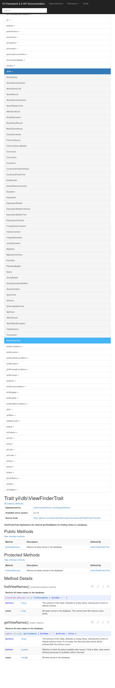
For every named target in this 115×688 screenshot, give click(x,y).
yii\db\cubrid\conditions (16, 357)
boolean (24, 649)
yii (7, 19)
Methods (19, 503)
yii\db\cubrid (12, 352)
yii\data (9, 65)
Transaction (11, 334)
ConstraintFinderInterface (17, 168)
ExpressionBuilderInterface (18, 208)
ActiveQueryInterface (15, 82)
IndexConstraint (13, 231)
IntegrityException (14, 237)
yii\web (9, 483)
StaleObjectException (15, 323)
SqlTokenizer (12, 317)
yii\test (9, 472)
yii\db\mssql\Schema (42, 507)
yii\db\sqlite (11, 398)
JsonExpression (13, 243)
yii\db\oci (10, 380)
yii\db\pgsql (11, 392)
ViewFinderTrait (13, 340)
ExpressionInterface (15, 220)
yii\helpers (11, 432)
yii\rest (9, 466)
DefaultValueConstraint (16, 186)
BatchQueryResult (14, 128)
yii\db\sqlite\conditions (16, 403)
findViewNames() (13, 570)
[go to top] (108, 586)
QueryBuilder (12, 277)
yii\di (8, 409)
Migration (10, 248)
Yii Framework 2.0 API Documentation (23, 3)
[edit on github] (98, 586)
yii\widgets (11, 489)
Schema (10, 300)
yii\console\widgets (15, 60)
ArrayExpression (13, 117)
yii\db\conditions (13, 346)
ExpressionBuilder (14, 203)
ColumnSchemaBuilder (16, 145)
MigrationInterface (14, 254)
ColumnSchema (13, 140)
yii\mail (9, 449)
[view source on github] (92, 586)
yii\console (11, 48)
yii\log (9, 443)
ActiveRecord (12, 94)
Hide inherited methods (14, 536)
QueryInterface (13, 289)
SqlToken (10, 311)
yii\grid (9, 426)
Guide (85, 3)
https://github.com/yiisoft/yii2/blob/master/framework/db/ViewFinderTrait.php (67, 517)
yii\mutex (10, 455)
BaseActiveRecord (14, 123)
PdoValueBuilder (13, 266)
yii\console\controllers (16, 54)
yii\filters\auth (12, 420)
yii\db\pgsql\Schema (62, 507)
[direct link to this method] (103, 586)
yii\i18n (9, 438)
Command (11, 151)
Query (9, 271)
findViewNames (41, 598)
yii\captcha (11, 42)
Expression (11, 197)
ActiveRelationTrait (14, 105)
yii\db (9, 71)
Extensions (72, 3)
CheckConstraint (13, 134)
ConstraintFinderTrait (15, 174)
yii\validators (12, 478)
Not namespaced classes (17, 14)
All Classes (9, 503)
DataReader (11, 180)
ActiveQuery (11, 77)
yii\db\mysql (11, 375)
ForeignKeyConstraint (16, 226)
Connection (11, 157)
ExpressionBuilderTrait (16, 214)
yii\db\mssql (11, 363)
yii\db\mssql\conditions (16, 369)
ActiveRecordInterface (16, 100)
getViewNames (30, 634)
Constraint (11, 163)
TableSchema (12, 329)
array (29, 598)
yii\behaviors (12, 31)
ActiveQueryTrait (13, 88)
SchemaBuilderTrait (15, 306)
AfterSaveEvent (13, 111)
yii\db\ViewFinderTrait (100, 547)
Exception (10, 191)
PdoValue (10, 260)
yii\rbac (9, 461)
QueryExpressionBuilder (17, 283)
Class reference (56, 3)
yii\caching (11, 37)
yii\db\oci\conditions (15, 386)
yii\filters (10, 415)
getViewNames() (12, 547)
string (23, 602)
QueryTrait (11, 294)
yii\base (10, 25)
